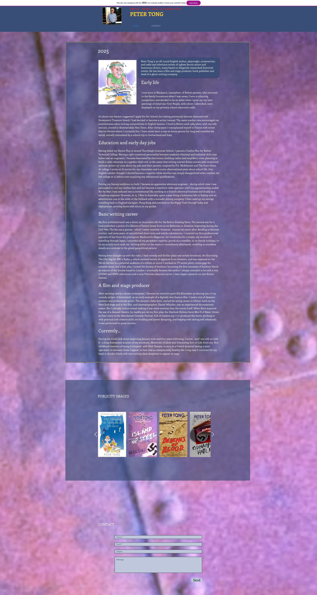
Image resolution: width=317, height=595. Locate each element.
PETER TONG (146, 13)
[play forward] (213, 434)
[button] (112, 434)
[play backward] (96, 434)
